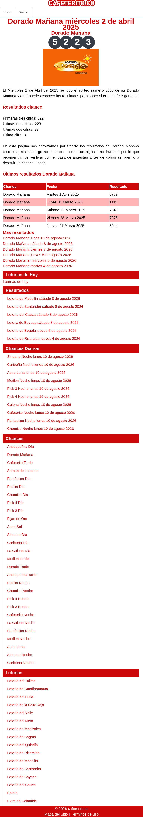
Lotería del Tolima (21, 681)
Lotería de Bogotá (21, 737)
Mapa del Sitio (56, 814)
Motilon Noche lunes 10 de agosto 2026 (39, 381)
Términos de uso (85, 814)
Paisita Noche (18, 583)
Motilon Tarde (18, 559)
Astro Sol (14, 527)
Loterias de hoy (15, 282)
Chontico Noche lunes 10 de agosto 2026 (40, 429)
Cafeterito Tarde (20, 463)
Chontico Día (17, 495)
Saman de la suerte (23, 471)
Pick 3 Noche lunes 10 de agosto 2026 (38, 389)
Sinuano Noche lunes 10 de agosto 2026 (40, 357)
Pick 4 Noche (18, 599)
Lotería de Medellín (22, 761)
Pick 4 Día (15, 503)
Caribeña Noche (20, 663)
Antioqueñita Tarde (22, 575)
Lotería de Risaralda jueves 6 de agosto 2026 (43, 338)
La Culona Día (18, 551)
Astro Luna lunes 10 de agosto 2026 (36, 373)
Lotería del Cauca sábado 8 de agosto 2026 (42, 314)
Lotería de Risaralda (23, 753)
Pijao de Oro (17, 519)
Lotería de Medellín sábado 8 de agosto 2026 (43, 298)
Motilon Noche (18, 639)
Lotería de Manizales (24, 729)
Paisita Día (16, 487)
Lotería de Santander (24, 769)
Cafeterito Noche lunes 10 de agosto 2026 (41, 413)
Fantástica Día (19, 479)
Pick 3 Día (15, 511)
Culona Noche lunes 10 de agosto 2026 (39, 405)
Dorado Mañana (70, 33)
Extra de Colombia (22, 801)
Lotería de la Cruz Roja (25, 705)
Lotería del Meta (20, 721)
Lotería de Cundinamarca (27, 689)
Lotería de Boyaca (22, 777)
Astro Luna (16, 647)
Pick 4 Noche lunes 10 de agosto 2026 (38, 397)
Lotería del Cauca (21, 785)
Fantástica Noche (21, 631)
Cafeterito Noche (20, 615)
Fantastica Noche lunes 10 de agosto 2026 (41, 421)
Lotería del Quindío (22, 745)
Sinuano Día (17, 535)
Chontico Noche (20, 591)
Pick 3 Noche (18, 607)
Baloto (23, 12)
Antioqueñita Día (20, 447)
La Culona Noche (21, 623)
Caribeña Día (17, 543)
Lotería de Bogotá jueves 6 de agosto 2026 (42, 330)
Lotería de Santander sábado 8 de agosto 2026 (45, 306)
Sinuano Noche (19, 655)
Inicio (7, 12)
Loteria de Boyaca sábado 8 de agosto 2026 (43, 322)
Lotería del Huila (20, 697)
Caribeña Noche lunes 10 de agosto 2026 (40, 365)
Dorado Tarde (18, 567)
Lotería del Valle (20, 713)
